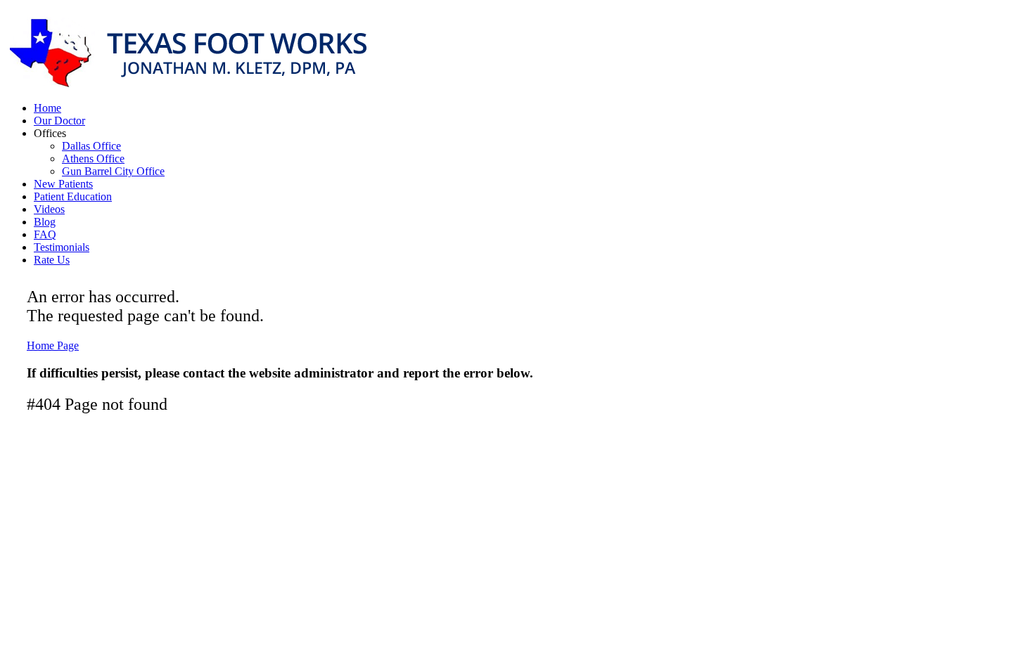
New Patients (63, 184)
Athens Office (93, 158)
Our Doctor (59, 121)
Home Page (53, 345)
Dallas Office (91, 146)
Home (47, 108)
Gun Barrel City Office (113, 171)
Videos (49, 209)
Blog (45, 222)
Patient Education (73, 196)
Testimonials (61, 247)
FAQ (45, 234)
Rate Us (52, 260)
